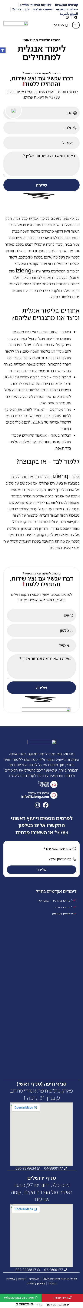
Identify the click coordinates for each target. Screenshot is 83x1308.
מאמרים (34, 1279)
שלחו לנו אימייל (38, 793)
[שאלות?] (53, 784)
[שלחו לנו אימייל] (53, 795)
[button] (61, 25)
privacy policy (36, 1283)
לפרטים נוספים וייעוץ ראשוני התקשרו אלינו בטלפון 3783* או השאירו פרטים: (42, 825)
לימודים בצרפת (63, 907)
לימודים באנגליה (62, 914)
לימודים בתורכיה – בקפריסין (55, 900)
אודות (22, 1279)
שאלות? (43, 782)
